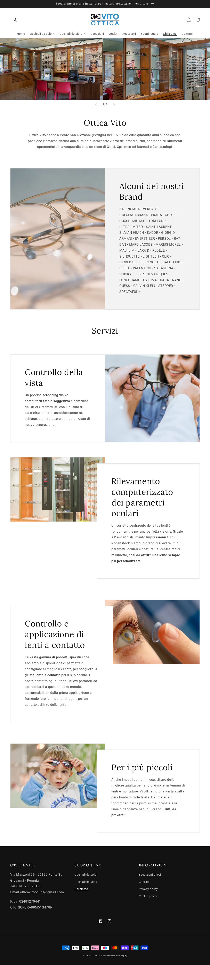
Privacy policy (148, 889)
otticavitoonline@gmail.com (42, 892)
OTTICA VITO (99, 956)
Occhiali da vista (85, 881)
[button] (14, 19)
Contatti (144, 881)
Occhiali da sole (85, 874)
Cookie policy (148, 896)
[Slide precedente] (95, 104)
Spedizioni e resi (150, 874)
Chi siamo (81, 889)
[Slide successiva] (114, 104)
